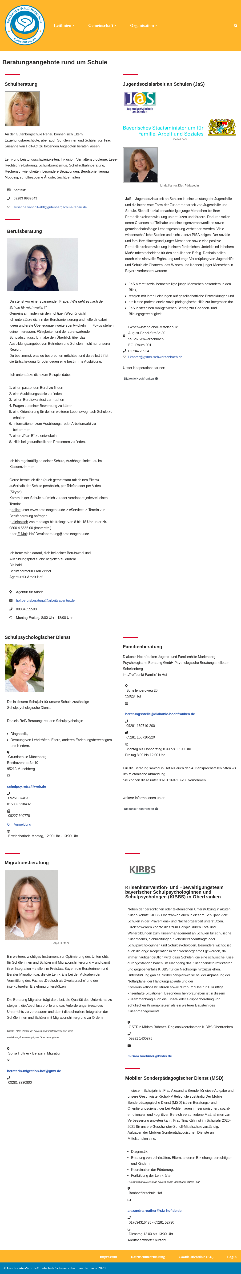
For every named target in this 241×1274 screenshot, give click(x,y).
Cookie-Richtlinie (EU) (196, 1257)
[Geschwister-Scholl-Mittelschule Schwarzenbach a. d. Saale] (25, 25)
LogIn (232, 1257)
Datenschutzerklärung (148, 1257)
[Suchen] (235, 25)
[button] (73, 25)
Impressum (108, 1257)
